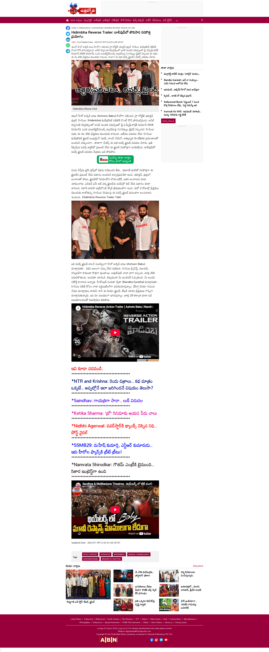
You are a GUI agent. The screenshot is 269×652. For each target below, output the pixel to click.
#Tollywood (90, 554)
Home (73, 27)
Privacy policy (181, 622)
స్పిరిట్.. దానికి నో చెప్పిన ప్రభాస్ (178, 95)
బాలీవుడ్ (106, 20)
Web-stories (155, 619)
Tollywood (88, 619)
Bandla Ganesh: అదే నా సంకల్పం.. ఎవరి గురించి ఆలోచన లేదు (181, 81)
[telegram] (68, 51)
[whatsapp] (68, 45)
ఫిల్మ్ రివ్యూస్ (138, 20)
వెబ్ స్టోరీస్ (167, 20)
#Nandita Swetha (111, 558)
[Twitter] (68, 34)
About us (169, 622)
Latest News (76, 619)
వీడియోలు (156, 20)
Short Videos (156, 622)
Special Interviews (112, 622)
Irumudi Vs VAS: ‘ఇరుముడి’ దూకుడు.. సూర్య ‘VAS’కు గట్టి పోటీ (182, 113)
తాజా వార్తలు (76, 20)
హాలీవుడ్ (115, 20)
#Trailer (105, 554)
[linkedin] (68, 39)
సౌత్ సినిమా (126, 20)
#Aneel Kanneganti (139, 554)
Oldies (146, 622)
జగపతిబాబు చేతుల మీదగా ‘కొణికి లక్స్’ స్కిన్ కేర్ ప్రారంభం (145, 590)
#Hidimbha (119, 554)
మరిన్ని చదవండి (168, 121)
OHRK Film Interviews (131, 622)
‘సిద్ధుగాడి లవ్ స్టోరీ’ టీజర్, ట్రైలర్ (81, 601)
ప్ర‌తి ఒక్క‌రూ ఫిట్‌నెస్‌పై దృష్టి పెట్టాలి (145, 602)
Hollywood (97, 622)
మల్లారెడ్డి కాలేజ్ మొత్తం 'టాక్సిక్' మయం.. (182, 73)
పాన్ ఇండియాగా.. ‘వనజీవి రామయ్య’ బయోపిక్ (189, 604)
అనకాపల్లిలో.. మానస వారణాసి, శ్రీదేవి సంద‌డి (191, 588)
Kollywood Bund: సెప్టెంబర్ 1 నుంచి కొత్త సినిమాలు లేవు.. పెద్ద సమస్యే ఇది (181, 103)
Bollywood (100, 619)
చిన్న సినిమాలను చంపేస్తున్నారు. (188, 573)
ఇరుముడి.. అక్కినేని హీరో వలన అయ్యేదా (181, 89)
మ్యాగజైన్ (88, 20)
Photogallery (85, 622)
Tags (75, 557)
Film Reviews (127, 619)
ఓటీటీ (148, 20)
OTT (137, 619)
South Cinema (113, 619)
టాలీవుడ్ (97, 20)
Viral (165, 619)
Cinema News (84, 27)
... (175, 20)
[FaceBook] (68, 28)
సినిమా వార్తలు (73, 566)
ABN (73, 42)
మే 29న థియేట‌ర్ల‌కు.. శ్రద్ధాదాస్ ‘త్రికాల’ (144, 573)
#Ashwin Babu (91, 558)
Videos (145, 619)
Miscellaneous (190, 619)
